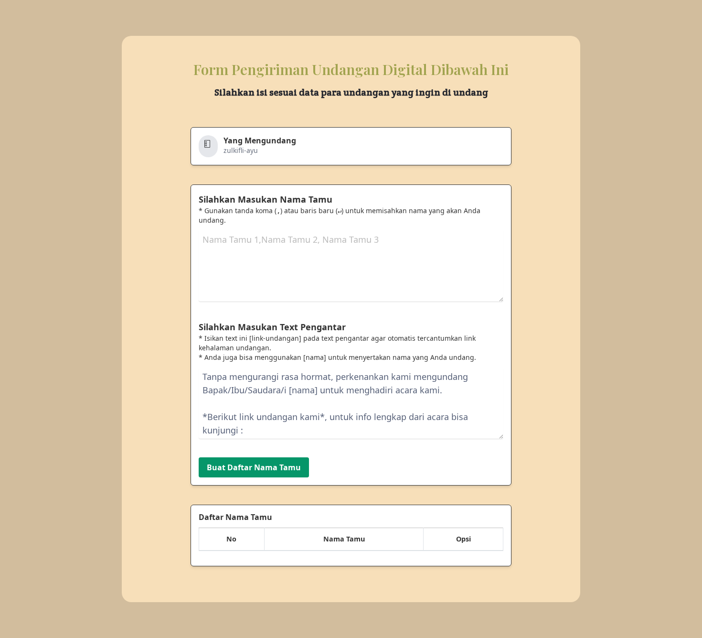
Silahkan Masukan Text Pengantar (272, 327)
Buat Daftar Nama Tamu (254, 467)
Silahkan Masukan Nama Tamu (265, 199)
